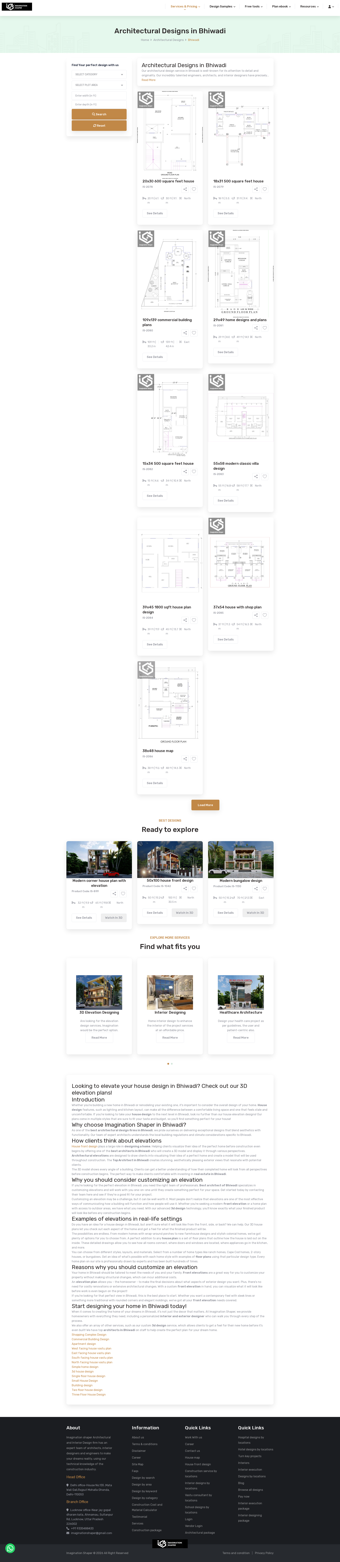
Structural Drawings (196, 135)
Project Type (129, 98)
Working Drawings (162, 140)
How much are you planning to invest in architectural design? (161, 169)
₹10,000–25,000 (164, 175)
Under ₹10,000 (134, 175)
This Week (131, 160)
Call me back (199, 200)
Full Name (127, 41)
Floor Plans (132, 135)
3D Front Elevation (161, 135)
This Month (155, 160)
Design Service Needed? (137, 129)
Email (125, 79)
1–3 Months (178, 160)
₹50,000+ (131, 180)
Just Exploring (205, 160)
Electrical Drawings (196, 140)
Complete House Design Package (181, 146)
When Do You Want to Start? (139, 154)
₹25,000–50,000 (196, 175)
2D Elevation (133, 140)
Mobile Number (131, 60)
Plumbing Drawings (138, 146)
